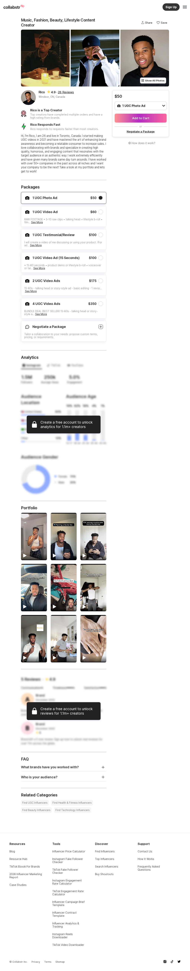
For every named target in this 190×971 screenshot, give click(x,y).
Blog (12, 851)
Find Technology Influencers (72, 810)
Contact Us (145, 851)
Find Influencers (105, 851)
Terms (47, 961)
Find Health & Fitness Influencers (72, 802)
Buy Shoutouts (104, 874)
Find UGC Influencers (35, 802)
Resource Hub (18, 858)
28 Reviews (66, 92)
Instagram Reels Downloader (62, 935)
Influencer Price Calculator (68, 851)
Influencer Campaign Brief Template (68, 903)
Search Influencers (106, 866)
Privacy (36, 961)
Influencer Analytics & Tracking (65, 925)
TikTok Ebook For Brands (24, 866)
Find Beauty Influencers (36, 810)
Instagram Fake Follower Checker (67, 860)
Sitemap (60, 961)
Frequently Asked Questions (149, 868)
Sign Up (171, 7)
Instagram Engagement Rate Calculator (67, 882)
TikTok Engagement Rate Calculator (68, 893)
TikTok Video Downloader (68, 944)
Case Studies (18, 884)
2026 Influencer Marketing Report (25, 876)
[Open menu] (185, 7)
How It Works (146, 858)
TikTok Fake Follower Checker (65, 871)
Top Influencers (104, 858)
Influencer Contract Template (64, 914)
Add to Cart (140, 118)
